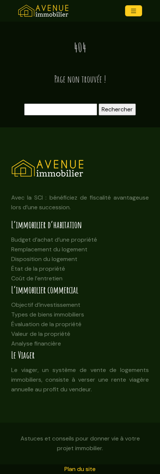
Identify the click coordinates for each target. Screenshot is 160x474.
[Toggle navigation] (133, 11)
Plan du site (80, 469)
